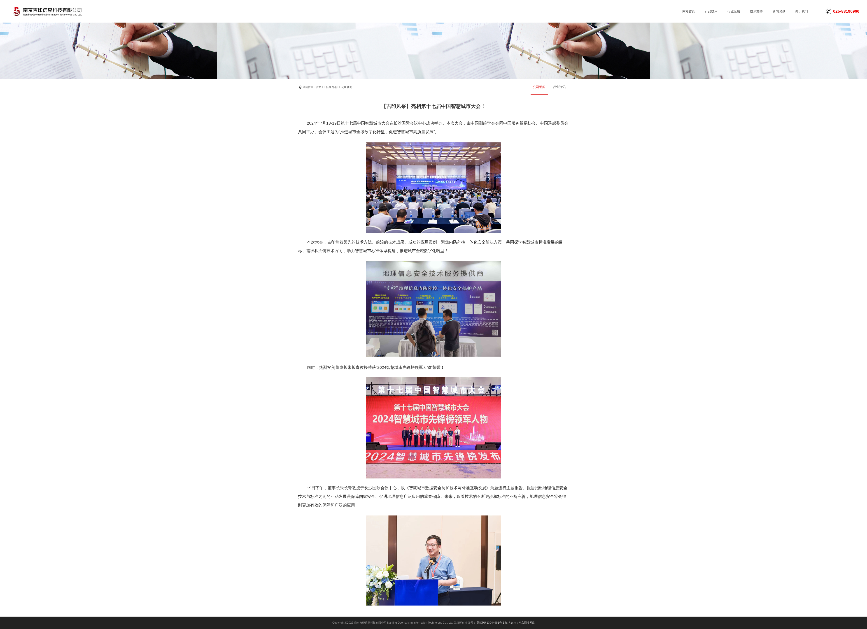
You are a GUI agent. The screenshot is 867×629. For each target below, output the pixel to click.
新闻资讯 (779, 11)
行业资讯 (559, 87)
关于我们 (801, 11)
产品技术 (711, 11)
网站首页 (688, 11)
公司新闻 (346, 87)
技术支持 (756, 11)
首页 (319, 87)
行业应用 (733, 11)
